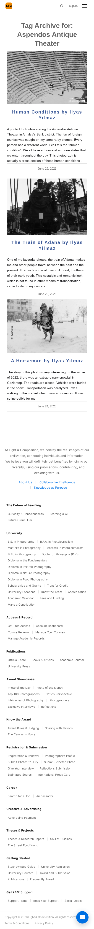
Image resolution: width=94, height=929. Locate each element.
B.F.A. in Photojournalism (56, 541)
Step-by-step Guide (21, 866)
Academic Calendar (21, 598)
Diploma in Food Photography (28, 579)
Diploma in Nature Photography (29, 573)
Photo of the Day (19, 687)
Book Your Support (46, 900)
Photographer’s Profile (60, 756)
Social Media (73, 900)
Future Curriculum (20, 520)
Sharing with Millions (59, 728)
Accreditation (77, 592)
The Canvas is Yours (21, 734)
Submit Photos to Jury (23, 762)
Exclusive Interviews (21, 706)
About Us (25, 482)
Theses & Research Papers (26, 839)
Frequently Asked (42, 879)
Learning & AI (59, 514)
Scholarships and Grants (24, 585)
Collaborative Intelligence (57, 482)
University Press (19, 666)
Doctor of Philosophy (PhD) (60, 554)
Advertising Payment (22, 817)
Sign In (73, 6)
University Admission (55, 866)
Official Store (17, 660)
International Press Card (54, 774)
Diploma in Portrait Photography (29, 567)
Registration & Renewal (23, 756)
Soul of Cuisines (61, 839)
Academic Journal (72, 660)
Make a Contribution (21, 604)
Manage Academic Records (26, 638)
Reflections (48, 706)
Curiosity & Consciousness (26, 514)
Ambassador (44, 796)
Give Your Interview (21, 768)
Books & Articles (43, 660)
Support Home (17, 900)
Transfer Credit (57, 585)
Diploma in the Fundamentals (27, 560)
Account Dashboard (49, 626)
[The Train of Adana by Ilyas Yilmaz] (47, 207)
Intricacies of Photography (26, 700)
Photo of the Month (50, 687)
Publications (16, 879)
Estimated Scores (20, 774)
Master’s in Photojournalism (65, 548)
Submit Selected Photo (59, 762)
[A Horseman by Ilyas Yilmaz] (47, 326)
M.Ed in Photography (22, 554)
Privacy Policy (44, 923)
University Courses (21, 873)
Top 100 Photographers (24, 694)
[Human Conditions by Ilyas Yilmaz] (47, 77)
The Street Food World (23, 845)
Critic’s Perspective (59, 694)
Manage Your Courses (50, 632)
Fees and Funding (52, 598)
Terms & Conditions (17, 923)
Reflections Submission (55, 768)
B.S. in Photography (21, 541)
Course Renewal (18, 632)
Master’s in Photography (24, 548)
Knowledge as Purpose (50, 487)
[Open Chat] (82, 917)
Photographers (60, 700)
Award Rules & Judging (23, 728)
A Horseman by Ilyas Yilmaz (47, 360)
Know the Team (51, 592)
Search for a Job (19, 796)
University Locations (21, 592)
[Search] (61, 6)
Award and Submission (54, 873)
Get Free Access (19, 626)
